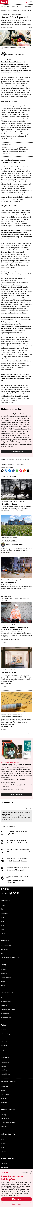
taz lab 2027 (4, 1102)
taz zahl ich (4, 1005)
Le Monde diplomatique (8, 1123)
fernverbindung (5, 1034)
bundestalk (4, 1030)
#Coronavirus (10, 459)
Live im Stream (5, 1094)
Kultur (3, 917)
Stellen (3, 981)
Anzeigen (3, 1151)
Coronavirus (16, 10)
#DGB (17, 459)
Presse (3, 985)
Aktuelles (3, 969)
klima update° (5, 1038)
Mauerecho (4, 1042)
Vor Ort (3, 1090)
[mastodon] (11, 894)
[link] (6, 7)
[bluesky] (14, 894)
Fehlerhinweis (21, 464)
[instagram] (18, 894)
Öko (2, 909)
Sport (2, 921)
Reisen (3, 1139)
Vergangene (4, 1098)
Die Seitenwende (6, 977)
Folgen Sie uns (4, 893)
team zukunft (5, 1062)
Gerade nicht (24, 1172)
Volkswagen (4, 949)
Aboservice (4, 1167)
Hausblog (4, 973)
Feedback (4, 1163)
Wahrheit (3, 933)
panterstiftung (5, 1013)
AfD (2, 953)
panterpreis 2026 (6, 1017)
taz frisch (3, 1066)
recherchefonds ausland (8, 1009)
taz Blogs (3, 1115)
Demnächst (4, 1086)
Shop (2, 1147)
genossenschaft (5, 1002)
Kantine (3, 1143)
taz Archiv (4, 1126)
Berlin (9, 10)
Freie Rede (4, 1046)
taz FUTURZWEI (5, 1118)
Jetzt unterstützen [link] (16, 451)
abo (2, 997)
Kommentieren (12, 464)
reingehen (4, 1050)
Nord (2, 929)
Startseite (3, 10)
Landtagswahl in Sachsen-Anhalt (11, 957)
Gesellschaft (4, 913)
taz (5, 889)
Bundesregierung (6, 945)
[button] (31, 2)
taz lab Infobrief (5, 1074)
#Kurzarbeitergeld (24, 459)
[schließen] (30, 1172)
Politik (3, 905)
